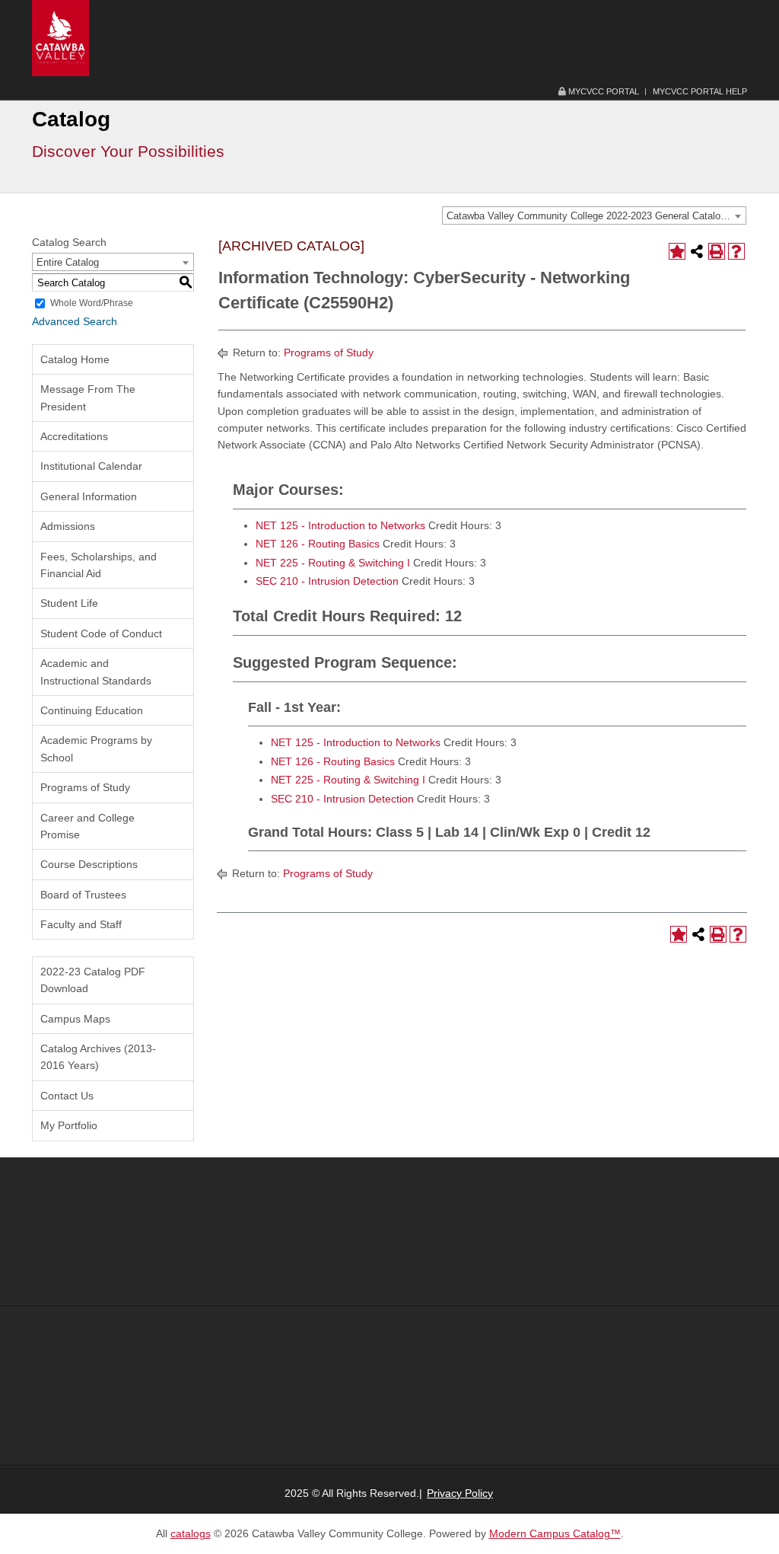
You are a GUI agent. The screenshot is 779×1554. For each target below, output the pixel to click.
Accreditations (74, 436)
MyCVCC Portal (602, 91)
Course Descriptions (89, 864)
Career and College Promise (87, 826)
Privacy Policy (460, 1493)
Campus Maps (75, 1019)
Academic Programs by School (96, 748)
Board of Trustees (83, 895)
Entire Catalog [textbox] (68, 262)
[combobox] (594, 215)
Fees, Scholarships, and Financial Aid (98, 564)
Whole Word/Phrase (91, 303)
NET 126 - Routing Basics (318, 544)
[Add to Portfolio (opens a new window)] (677, 251)
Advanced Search (74, 321)
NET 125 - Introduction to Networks (340, 525)
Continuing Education (91, 710)
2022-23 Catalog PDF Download (92, 979)
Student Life (69, 603)
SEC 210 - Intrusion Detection (327, 581)
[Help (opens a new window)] (736, 251)
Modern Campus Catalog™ (555, 1533)
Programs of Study (85, 787)
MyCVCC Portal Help (700, 91)
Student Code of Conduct (101, 633)
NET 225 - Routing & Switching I (333, 563)
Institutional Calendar (91, 466)
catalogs (190, 1533)
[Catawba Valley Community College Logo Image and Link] (60, 37)
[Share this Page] (696, 251)
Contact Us (67, 1096)
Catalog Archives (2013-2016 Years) (98, 1056)
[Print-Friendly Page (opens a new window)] (716, 251)
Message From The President (87, 397)
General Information (88, 496)
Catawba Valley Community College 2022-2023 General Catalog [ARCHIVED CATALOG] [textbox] (596, 216)
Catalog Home (75, 359)
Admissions (67, 526)
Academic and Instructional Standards (95, 671)
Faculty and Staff (81, 924)
